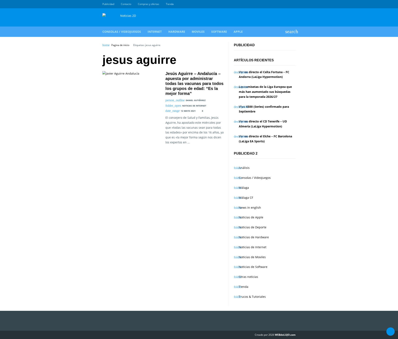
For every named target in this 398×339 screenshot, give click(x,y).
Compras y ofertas (148, 4)
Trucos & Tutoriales (252, 297)
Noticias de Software (253, 267)
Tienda (170, 4)
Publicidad (108, 4)
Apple (238, 32)
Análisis (244, 168)
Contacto (126, 4)
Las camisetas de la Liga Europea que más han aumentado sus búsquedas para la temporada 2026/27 (265, 92)
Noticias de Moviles (252, 257)
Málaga (244, 188)
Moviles (198, 32)
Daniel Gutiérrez (196, 100)
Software (219, 32)
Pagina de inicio (120, 45)
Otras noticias (248, 277)
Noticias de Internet (194, 105)
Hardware (176, 32)
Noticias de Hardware (254, 237)
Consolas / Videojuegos (121, 32)
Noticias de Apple (251, 217)
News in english (250, 207)
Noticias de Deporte (252, 227)
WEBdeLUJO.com (285, 335)
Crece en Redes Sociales (293, 4)
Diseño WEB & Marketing (288, 4)
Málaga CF (246, 198)
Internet (155, 32)
